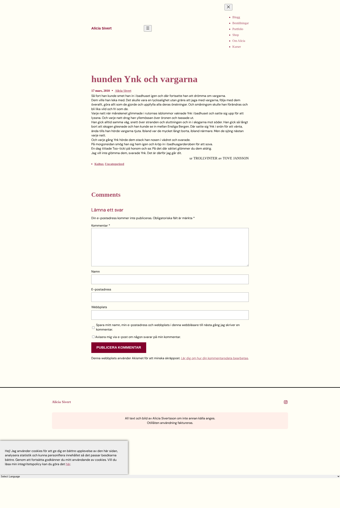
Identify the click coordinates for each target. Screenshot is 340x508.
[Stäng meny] (228, 7)
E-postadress (101, 289)
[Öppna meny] (148, 28)
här (68, 464)
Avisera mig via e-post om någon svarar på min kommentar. (138, 337)
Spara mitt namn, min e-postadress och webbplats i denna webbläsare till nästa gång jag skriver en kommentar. (168, 327)
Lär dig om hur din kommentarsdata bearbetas (214, 358)
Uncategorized (114, 164)
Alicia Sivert (101, 28)
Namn (95, 271)
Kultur (98, 164)
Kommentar (100, 225)
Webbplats (99, 307)
